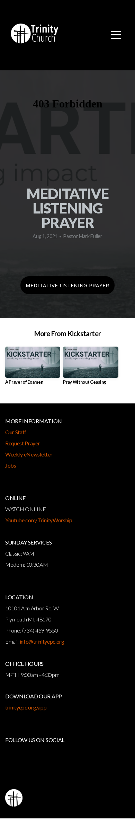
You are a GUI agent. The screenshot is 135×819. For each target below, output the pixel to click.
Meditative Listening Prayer (67, 285)
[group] (32, 368)
